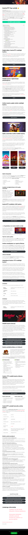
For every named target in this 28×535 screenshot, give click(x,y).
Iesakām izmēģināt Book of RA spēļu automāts (11, 31)
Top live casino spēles (8, 33)
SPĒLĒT (14, 64)
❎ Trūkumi (8, 40)
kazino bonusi (23, 94)
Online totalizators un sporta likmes (8, 34)
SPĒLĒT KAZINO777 (14, 117)
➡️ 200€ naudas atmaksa (14, 22)
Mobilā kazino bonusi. (7, 38)
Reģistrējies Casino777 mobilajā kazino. (9, 27)
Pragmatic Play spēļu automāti (7, 138)
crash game (9, 149)
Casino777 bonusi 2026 (7, 45)
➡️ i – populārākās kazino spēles (14, 341)
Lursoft (12, 426)
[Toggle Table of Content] (23, 25)
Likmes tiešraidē (7, 35)
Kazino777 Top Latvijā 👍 (6, 26)
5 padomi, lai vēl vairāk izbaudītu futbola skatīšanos (17, 510)
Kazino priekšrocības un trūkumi (8, 39)
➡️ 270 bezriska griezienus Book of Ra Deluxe (14, 339)
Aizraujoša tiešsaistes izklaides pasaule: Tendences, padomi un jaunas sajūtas (14, 47)
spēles (11, 110)
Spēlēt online (14, 533)
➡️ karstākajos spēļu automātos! (14, 502)
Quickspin (4, 139)
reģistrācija (9, 54)
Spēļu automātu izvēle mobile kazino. (9, 29)
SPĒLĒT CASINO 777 (14, 393)
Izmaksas (7, 37)
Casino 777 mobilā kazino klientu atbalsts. (10, 41)
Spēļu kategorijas (7, 30)
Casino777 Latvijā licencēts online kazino (10, 43)
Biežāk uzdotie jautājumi (8, 44)
